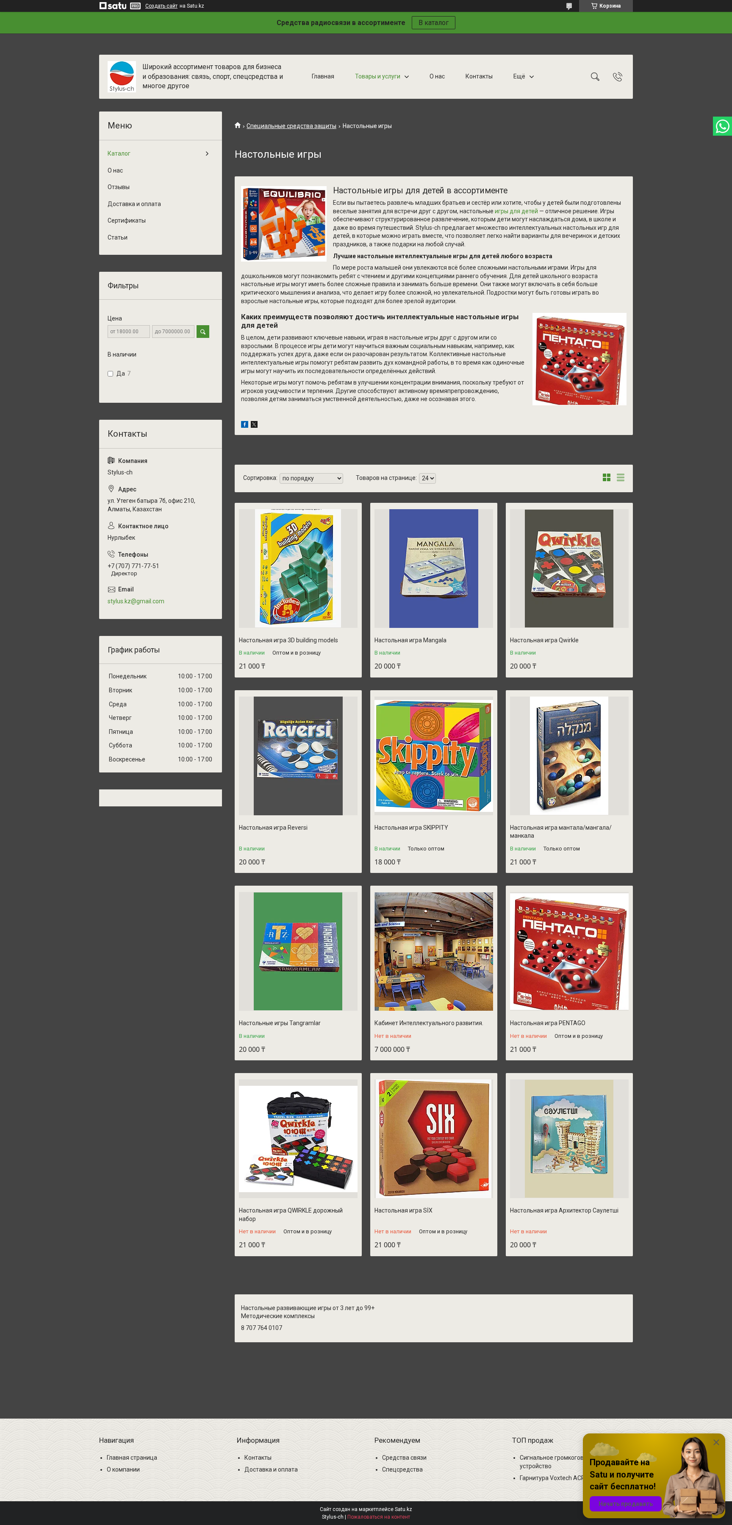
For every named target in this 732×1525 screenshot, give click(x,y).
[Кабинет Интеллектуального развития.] (433, 951)
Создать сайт (161, 6)
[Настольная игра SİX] (433, 1138)
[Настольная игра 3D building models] (298, 568)
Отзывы (119, 187)
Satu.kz (403, 1509)
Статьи (118, 237)
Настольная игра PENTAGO (547, 1023)
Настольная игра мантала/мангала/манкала (561, 831)
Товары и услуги (377, 76)
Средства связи (404, 1457)
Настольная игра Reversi (273, 827)
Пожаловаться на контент (378, 1517)
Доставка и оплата (134, 204)
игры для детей (516, 211)
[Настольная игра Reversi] (298, 756)
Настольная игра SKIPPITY (411, 827)
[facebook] (244, 425)
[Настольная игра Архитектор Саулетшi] (569, 1138)
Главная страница (132, 1457)
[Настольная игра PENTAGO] (569, 951)
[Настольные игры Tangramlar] (298, 951)
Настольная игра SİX (403, 1210)
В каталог (434, 23)
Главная (323, 76)
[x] (254, 425)
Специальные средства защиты (291, 126)
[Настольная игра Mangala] (433, 568)
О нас (437, 76)
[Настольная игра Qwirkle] (569, 568)
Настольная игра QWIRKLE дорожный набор (291, 1214)
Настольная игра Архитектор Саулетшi (564, 1210)
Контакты (479, 76)
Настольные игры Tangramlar (280, 1023)
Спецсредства (402, 1469)
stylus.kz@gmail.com (136, 601)
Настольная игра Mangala (410, 640)
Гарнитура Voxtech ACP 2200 (560, 1478)
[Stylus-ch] (122, 76)
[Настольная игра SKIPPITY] (433, 756)
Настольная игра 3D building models (288, 640)
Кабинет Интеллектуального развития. (428, 1023)
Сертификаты (127, 220)
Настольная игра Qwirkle (544, 640)
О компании (123, 1469)
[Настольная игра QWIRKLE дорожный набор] (298, 1138)
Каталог (119, 153)
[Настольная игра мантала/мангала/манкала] (569, 756)
